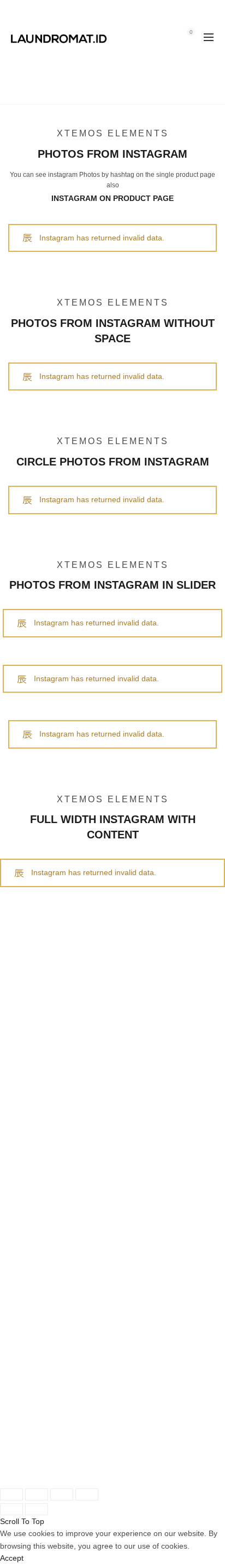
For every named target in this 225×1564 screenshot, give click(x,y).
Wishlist (167, 32)
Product (21, 1052)
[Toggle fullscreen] (61, 1494)
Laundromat (56, 1468)
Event (18, 1089)
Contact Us (27, 1101)
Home (94, 90)
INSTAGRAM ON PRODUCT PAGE (112, 198)
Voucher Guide (34, 1178)
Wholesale (26, 1255)
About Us (24, 1280)
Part (15, 1077)
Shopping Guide (36, 1191)
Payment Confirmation (46, 1268)
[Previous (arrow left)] (11, 1509)
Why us (21, 1292)
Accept (11, 1558)
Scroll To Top (22, 1521)
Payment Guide (35, 1166)
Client (18, 1064)
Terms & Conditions (41, 1203)
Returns (21, 1153)
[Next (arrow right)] (36, 1509)
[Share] (36, 1494)
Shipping (23, 1141)
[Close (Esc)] (11, 1494)
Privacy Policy (32, 1215)
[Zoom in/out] (86, 1494)
